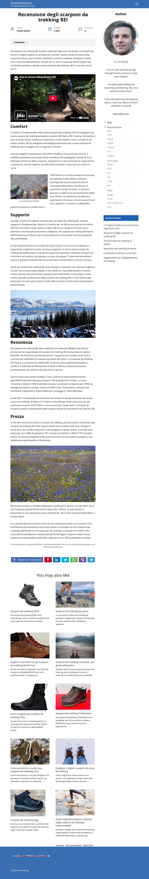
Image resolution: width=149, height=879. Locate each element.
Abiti (109, 131)
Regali (110, 190)
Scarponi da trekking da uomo (72, 611)
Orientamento (21, 3)
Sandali (110, 198)
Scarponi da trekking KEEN (24, 611)
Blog (109, 122)
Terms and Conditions (74, 845)
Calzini (109, 134)
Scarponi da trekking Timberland (73, 713)
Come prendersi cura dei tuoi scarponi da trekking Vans (26, 770)
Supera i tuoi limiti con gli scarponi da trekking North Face (29, 663)
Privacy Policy (88, 845)
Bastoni (110, 164)
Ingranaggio (112, 160)
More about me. (121, 113)
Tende (109, 181)
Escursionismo (114, 127)
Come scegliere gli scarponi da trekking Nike (26, 715)
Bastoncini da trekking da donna (120, 248)
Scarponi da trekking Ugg (24, 820)
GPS (108, 173)
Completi (110, 147)
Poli (108, 177)
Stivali (109, 207)
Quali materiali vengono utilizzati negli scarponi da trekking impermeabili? (73, 822)
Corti (109, 151)
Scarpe (110, 195)
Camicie (110, 139)
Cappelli (110, 143)
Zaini (109, 185)
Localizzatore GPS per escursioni (120, 253)
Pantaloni (110, 156)
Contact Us (60, 845)
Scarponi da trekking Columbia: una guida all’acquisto (75, 663)
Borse (109, 168)
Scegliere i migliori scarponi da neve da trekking (75, 770)
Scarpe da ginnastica (115, 203)
